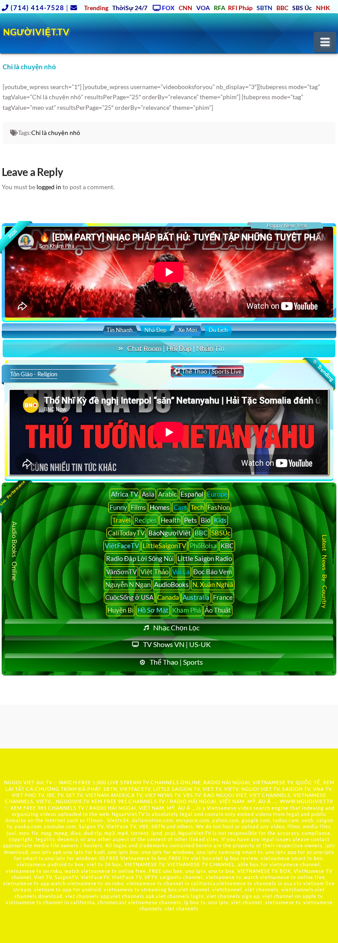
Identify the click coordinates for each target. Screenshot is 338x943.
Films (138, 507)
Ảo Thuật (218, 610)
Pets (190, 520)
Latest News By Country (324, 571)
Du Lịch (218, 329)
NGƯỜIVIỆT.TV (36, 31)
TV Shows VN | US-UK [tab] (177, 644)
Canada (168, 597)
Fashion (218, 507)
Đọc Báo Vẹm (212, 572)
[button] (325, 42)
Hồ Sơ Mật (153, 610)
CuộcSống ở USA (129, 597)
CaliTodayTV (126, 533)
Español (191, 494)
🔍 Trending (322, 370)
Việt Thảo (154, 572)
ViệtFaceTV (122, 546)
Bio (205, 520)
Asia (148, 494)
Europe (217, 494)
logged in (49, 187)
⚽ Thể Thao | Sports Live (207, 371)
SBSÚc (221, 533)
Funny (118, 507)
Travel (121, 520)
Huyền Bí (120, 610)
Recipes (145, 520)
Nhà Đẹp (155, 329)
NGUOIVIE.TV (73, 801)
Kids (220, 520)
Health (170, 520)
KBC (227, 546)
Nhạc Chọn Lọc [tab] (176, 627)
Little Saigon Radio (204, 558)
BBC (201, 533)
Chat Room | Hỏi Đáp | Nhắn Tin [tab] (175, 348)
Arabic (167, 494)
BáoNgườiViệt (169, 533)
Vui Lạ (181, 572)
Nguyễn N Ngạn (128, 584)
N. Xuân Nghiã (212, 584)
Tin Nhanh (119, 329)
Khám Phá (186, 610)
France (223, 597)
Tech (197, 507)
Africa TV (124, 494)
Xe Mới (187, 329)
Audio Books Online (14, 551)
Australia (196, 597)
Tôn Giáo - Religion (33, 374)
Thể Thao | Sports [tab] (176, 662)
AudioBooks (171, 584)
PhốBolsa (203, 546)
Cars (180, 507)
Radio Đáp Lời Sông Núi (140, 558)
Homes (160, 507)
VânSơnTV (121, 572)
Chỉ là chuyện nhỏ (55, 132)
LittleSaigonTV (164, 546)
